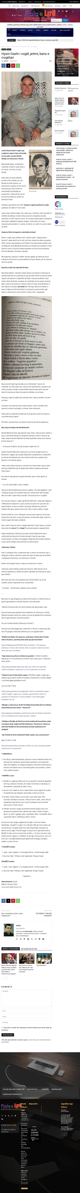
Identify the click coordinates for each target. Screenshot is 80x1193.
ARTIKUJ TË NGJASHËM (11, 949)
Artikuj (8, 46)
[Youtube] (66, 11)
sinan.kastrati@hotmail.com (11, 887)
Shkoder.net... (25, 1120)
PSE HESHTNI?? (41, 965)
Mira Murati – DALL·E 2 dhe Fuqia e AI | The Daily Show (67, 1128)
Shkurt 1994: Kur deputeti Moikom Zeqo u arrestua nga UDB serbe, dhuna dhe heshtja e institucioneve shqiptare (8, 970)
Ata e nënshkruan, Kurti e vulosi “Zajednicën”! (12, 915)
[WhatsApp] (18, 66)
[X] (62, 11)
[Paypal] (25, 939)
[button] (66, 16)
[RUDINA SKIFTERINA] (77, 1111)
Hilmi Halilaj (60, 148)
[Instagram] (58, 11)
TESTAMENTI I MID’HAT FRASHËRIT (44, 915)
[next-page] (6, 978)
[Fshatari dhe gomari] (73, 91)
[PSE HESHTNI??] (44, 958)
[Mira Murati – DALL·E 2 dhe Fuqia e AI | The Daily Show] (77, 1127)
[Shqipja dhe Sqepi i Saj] (67, 62)
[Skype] (29, 939)
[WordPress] (40, 939)
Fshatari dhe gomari (60, 88)
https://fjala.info (20, 928)
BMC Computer (60, 225)
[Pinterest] (13, 66)
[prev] (68, 40)
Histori (9, 49)
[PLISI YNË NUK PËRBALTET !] (73, 123)
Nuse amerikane (59, 130)
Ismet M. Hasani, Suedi (63, 159)
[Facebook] (55, 11)
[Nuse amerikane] (73, 133)
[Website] (36, 939)
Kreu (2, 46)
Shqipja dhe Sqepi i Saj (24, 40)
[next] (71, 40)
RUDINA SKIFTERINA (65, 1110)
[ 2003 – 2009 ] (67, 25)
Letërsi (60, 68)
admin (6, 61)
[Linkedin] (9, 1116)
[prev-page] (2, 978)
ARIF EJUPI (59, 168)
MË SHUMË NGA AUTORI (29, 949)
